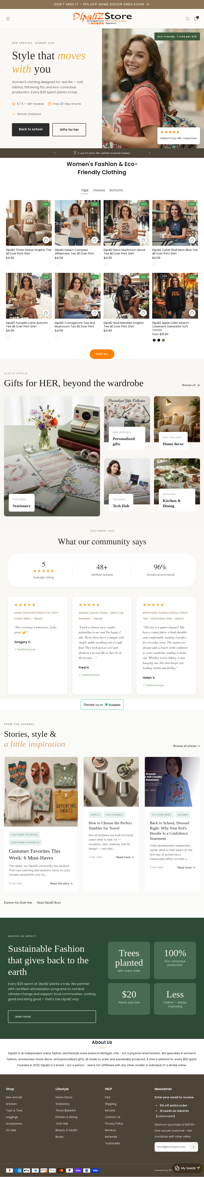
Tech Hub (62, 1124)
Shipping (110, 1104)
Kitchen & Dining (66, 1117)
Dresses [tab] (99, 190)
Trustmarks (112, 1143)
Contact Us (112, 1117)
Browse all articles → (186, 746)
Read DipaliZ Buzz (49, 902)
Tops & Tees (14, 1110)
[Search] (188, 19)
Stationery (63, 1104)
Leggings (12, 1117)
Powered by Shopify (166, 1170)
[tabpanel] (102, 274)
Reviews (110, 1130)
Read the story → (61, 883)
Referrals (111, 1137)
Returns (110, 1110)
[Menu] (8, 19)
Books (60, 1137)
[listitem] (102, 153)
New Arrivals (14, 1097)
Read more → (125, 857)
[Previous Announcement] (54, 153)
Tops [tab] (84, 190)
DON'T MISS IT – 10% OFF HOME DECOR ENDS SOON (99, 4)
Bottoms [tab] (116, 190)
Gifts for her (69, 130)
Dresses (11, 1104)
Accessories (14, 1124)
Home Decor (64, 1097)
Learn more (23, 1017)
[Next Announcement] (149, 153)
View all (102, 354)
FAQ (107, 1097)
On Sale (11, 1130)
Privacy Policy (114, 1124)
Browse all (188, 385)
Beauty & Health (66, 1130)
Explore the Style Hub (18, 902)
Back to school (30, 129)
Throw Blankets (66, 1110)
